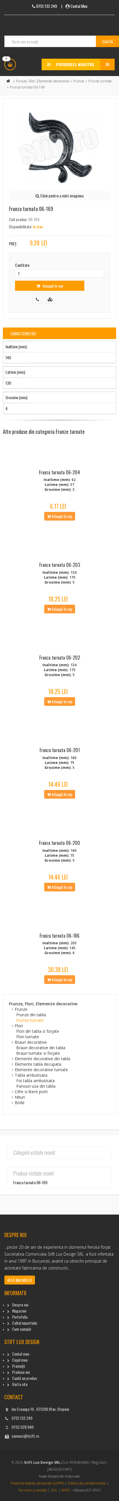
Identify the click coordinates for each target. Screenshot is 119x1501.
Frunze (78, 81)
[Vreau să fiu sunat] (37, 299)
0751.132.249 (22, 1418)
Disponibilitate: (20, 226)
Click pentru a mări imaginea (61, 196)
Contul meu (20, 1354)
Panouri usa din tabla (35, 1086)
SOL (54, 1490)
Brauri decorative (31, 1042)
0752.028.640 (23, 1427)
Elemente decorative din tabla (42, 1058)
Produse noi (21, 1372)
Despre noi (20, 1305)
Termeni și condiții (32, 1490)
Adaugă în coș (52, 286)
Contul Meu (78, 6)
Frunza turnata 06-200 (59, 842)
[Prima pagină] (8, 81)
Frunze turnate (100, 81)
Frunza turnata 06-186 (59, 935)
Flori (19, 1025)
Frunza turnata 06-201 (60, 750)
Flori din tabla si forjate (37, 1031)
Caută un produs (24, 1378)
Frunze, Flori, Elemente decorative (42, 81)
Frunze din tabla (31, 1014)
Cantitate (22, 265)
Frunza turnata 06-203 (59, 564)
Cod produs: (18, 219)
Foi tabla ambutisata (35, 1080)
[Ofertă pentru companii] (50, 299)
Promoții (18, 1366)
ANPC (65, 1490)
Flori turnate (27, 1036)
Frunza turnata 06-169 (30, 1182)
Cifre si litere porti (31, 1091)
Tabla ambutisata (31, 1075)
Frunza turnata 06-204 (59, 472)
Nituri (20, 1097)
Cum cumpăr (21, 1329)
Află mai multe (19, 1280)
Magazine (19, 1311)
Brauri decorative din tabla (40, 1047)
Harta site (19, 1384)
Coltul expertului (24, 1323)
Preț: (13, 243)
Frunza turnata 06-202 (59, 657)
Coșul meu (19, 1360)
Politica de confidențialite (87, 1483)
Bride (20, 1102)
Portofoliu (19, 1317)
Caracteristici (23, 333)
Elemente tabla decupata (38, 1064)
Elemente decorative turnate (41, 1069)
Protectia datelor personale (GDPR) (37, 1483)
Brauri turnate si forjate (38, 1053)
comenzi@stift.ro (25, 1436)
